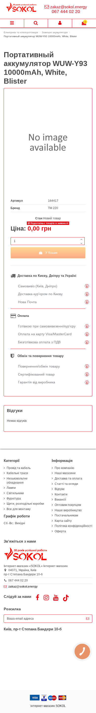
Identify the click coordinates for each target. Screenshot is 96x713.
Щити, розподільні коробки (25, 503)
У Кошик (51, 253)
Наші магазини (65, 473)
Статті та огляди (66, 484)
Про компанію (64, 468)
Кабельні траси (17, 473)
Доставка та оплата (68, 478)
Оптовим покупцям (68, 505)
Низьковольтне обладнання (17, 480)
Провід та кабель (19, 468)
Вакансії (60, 499)
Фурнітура (14, 498)
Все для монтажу (19, 509)
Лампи (11, 488)
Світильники (15, 493)
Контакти (61, 494)
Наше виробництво (68, 510)
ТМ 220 (53, 208)
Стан (38, 218)
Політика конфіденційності (73, 526)
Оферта (60, 531)
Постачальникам (66, 515)
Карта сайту (63, 521)
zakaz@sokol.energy (68, 7)
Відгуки (59, 489)
